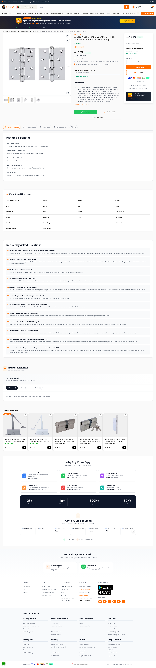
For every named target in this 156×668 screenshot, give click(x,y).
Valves (53, 650)
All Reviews (11, 388)
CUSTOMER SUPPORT (85, 586)
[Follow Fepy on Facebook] (100, 601)
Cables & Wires (84, 644)
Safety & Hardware (114, 640)
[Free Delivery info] (87, 76)
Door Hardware (112, 653)
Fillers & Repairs (56, 634)
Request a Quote (148, 13)
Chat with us (64, 589)
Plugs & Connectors (85, 656)
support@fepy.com (85, 589)
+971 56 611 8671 (84, 601)
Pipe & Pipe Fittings (57, 644)
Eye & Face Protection (114, 644)
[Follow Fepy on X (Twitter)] (105, 601)
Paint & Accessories (86, 619)
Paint (81, 623)
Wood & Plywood (28, 632)
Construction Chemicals (60, 619)
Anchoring (54, 623)
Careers (25, 592)
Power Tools (112, 619)
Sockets (81, 653)
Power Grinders (112, 626)
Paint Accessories (84, 626)
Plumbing (54, 640)
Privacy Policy (46, 586)
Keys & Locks (111, 656)
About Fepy (26, 586)
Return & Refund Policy (49, 589)
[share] (68, 40)
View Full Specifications (82, 104)
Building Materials (29, 619)
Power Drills (111, 623)
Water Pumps (55, 656)
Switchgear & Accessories (87, 647)
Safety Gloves (112, 650)
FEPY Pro (63, 595)
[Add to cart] (24, 447)
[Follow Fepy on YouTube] (123, 601)
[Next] (68, 64)
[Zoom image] (68, 93)
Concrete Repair (56, 632)
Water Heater (55, 653)
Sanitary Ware (28, 640)
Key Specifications (30, 127)
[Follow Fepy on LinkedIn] (114, 601)
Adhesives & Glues (56, 626)
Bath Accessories (28, 647)
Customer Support (66, 586)
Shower (25, 650)
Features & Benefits (13, 127)
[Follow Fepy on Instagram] (109, 601)
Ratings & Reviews (61, 127)
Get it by (10, 444)
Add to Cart (140, 67)
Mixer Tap (26, 644)
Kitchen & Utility (28, 653)
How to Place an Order (67, 598)
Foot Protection (112, 647)
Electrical (82, 640)
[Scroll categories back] (15, 13)
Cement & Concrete (29, 623)
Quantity (129, 58)
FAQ (75, 127)
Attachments (46, 127)
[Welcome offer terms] (117, 61)
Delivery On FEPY (66, 601)
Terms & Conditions (48, 592)
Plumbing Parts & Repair (58, 647)
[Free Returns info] (82, 58)
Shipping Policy (46, 595)
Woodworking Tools (113, 632)
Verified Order (35, 388)
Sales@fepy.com (84, 595)
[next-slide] (133, 531)
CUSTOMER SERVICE (85, 598)
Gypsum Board (27, 629)
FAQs (62, 592)
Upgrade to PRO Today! (133, 99)
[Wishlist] (68, 36)
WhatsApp (87, 112)
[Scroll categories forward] (138, 13)
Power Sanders (112, 629)
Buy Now (139, 72)
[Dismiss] (138, 20)
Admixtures (54, 629)
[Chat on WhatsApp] (3, 663)
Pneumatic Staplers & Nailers (116, 634)
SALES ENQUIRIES (84, 592)
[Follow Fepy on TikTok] (119, 601)
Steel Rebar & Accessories (31, 626)
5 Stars (23, 388)
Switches (82, 650)
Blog (24, 589)
